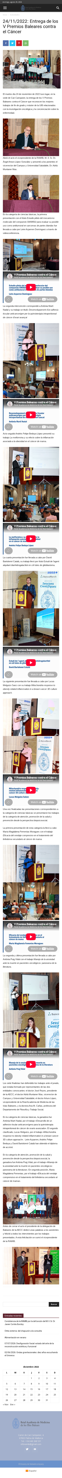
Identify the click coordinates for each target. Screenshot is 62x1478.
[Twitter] (27, 1449)
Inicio (5, 15)
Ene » (12, 1404)
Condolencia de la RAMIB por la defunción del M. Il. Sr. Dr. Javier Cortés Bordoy (30, 1322)
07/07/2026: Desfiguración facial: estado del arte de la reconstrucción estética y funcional (29, 1345)
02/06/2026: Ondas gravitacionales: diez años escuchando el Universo (31, 1354)
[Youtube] (35, 1449)
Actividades (14, 15)
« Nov (5, 1404)
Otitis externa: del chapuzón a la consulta (23, 1331)
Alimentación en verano (15, 1337)
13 (15, 1389)
